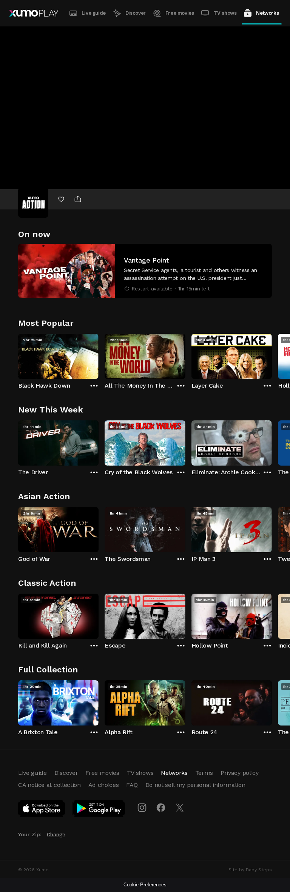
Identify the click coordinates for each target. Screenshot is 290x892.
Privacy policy (240, 772)
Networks (267, 13)
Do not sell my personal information (195, 784)
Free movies (179, 13)
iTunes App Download (42, 810)
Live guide (94, 13)
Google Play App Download (99, 810)
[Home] (34, 13)
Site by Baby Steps (250, 869)
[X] (179, 807)
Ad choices (103, 784)
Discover (135, 13)
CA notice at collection (49, 784)
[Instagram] (142, 807)
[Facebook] (161, 807)
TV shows (224, 13)
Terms (204, 772)
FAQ (131, 784)
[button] (145, 271)
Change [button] (56, 834)
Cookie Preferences (145, 884)
